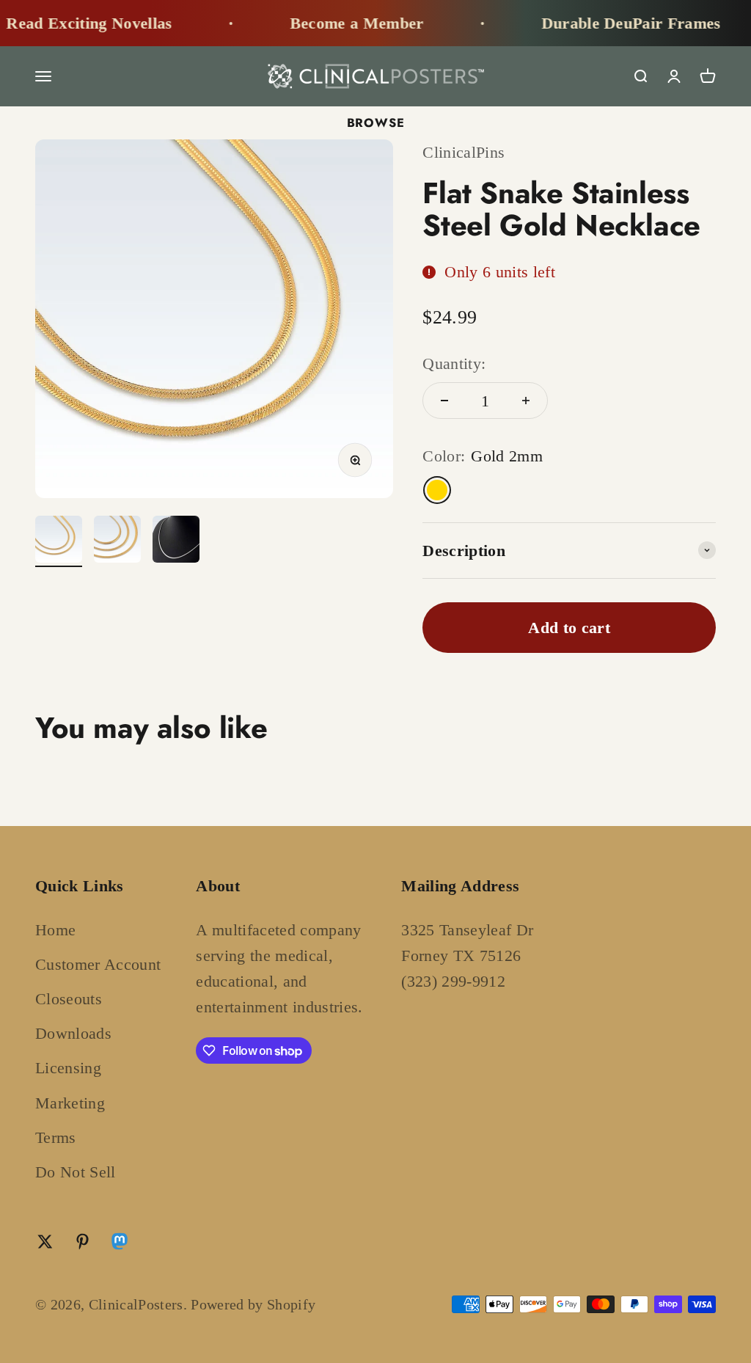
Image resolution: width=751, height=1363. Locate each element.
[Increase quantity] (526, 400)
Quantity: (454, 363)
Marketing (70, 1103)
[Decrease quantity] (444, 400)
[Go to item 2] (117, 541)
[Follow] (119, 1244)
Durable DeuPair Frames (617, 23)
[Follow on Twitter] (45, 1241)
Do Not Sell (75, 1172)
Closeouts (68, 999)
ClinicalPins (463, 152)
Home (55, 930)
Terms (55, 1137)
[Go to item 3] (176, 541)
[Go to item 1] (58, 541)
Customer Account (98, 964)
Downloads (73, 1033)
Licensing (68, 1068)
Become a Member (343, 23)
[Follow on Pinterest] (82, 1241)
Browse (376, 122)
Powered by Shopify (253, 1304)
